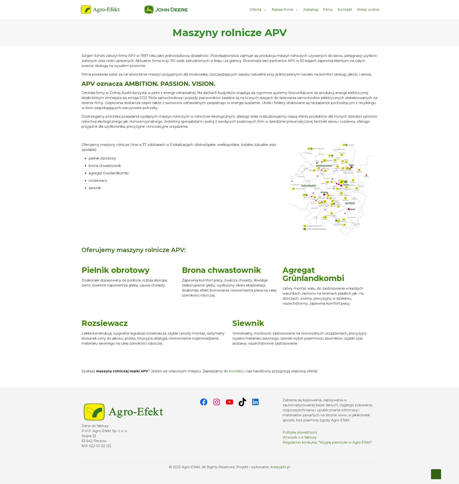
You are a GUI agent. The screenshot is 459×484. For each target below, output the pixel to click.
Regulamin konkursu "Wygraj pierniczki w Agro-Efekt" (327, 442)
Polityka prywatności (300, 432)
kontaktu (236, 371)
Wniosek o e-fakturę (299, 437)
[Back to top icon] (436, 474)
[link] (166, 9)
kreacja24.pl (280, 467)
